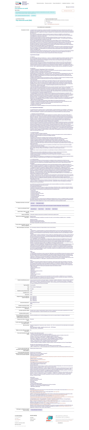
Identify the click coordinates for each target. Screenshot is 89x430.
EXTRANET (32, 417)
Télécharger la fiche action (68, 10)
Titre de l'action (17, 6)
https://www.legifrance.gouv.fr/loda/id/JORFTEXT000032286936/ (56, 394)
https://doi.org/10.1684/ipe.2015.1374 (65, 406)
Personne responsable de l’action (51, 18)
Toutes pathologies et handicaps (36, 409)
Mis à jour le (68, 6)
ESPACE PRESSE (32, 419)
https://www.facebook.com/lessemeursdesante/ (37, 359)
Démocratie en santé (39, 203)
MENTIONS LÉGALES (18, 424)
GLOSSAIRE (32, 420)
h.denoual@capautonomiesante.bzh (53, 24)
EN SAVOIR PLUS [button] (60, 422)
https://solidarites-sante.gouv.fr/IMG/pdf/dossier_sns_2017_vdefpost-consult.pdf (48, 404)
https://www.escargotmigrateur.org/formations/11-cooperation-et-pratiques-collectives (44, 399)
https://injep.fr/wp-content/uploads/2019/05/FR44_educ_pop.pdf (44, 392)
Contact (72, 3)
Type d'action (17, 10)
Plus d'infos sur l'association (43, 27)
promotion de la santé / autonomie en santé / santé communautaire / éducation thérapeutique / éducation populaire (49, 205)
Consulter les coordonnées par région (20, 422)
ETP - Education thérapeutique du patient (22, 15)
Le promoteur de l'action (20, 18)
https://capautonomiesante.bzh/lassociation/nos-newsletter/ (39, 361)
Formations (33, 15)
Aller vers (32, 203)
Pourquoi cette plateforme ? (57, 3)
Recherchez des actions (40, 3)
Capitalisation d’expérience (66, 3)
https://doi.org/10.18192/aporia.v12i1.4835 (51, 402)
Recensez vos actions (48, 3)
